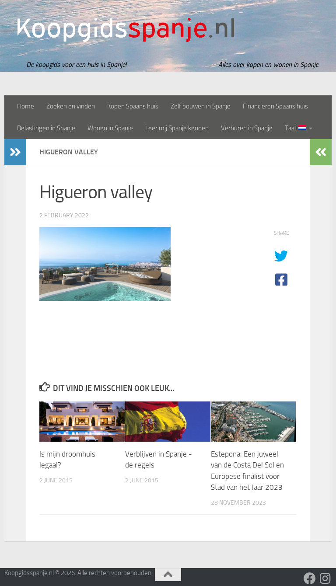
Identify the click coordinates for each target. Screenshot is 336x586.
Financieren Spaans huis (275, 106)
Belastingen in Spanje (46, 128)
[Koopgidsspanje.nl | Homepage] (126, 30)
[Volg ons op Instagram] (325, 578)
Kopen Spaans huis (132, 106)
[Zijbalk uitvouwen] (15, 152)
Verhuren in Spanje (247, 128)
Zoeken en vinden (70, 106)
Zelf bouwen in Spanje (201, 106)
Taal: (291, 128)
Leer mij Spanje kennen (177, 128)
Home (25, 106)
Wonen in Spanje (110, 128)
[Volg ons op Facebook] (310, 578)
